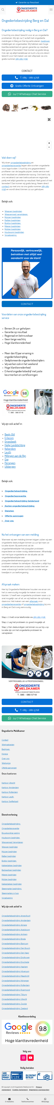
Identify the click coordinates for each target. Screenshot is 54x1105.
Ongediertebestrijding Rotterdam (16, 985)
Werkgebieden (8, 745)
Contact (5, 740)
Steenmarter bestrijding (12, 889)
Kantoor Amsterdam (10, 788)
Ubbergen (10, 466)
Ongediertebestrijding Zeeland (15, 1008)
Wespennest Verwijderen (12, 842)
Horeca (5, 754)
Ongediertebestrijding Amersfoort (16, 916)
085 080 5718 (39, 617)
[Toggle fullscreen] (49, 120)
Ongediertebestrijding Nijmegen (15, 981)
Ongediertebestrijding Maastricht (15, 976)
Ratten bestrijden (12, 220)
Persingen (10, 463)
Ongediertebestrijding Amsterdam (16, 920)
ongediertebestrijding (21, 162)
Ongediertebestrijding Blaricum (15, 944)
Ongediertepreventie (16, 496)
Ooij (6, 459)
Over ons (8, 521)
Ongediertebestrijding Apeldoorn (16, 930)
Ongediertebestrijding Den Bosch (16, 948)
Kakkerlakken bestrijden (12, 865)
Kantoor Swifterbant (10, 801)
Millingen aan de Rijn (15, 455)
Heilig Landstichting (15, 445)
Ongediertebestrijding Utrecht (14, 999)
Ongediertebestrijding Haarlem (15, 967)
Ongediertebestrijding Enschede (15, 962)
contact (6, 186)
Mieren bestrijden (12, 226)
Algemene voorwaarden (39, 1090)
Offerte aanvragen (14, 516)
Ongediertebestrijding (16, 491)
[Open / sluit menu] (51, 9)
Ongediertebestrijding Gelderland (22, 501)
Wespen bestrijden (13, 211)
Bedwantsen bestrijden (11, 870)
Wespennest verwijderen (16, 214)
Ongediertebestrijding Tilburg (14, 995)
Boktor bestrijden (13, 223)
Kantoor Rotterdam (10, 792)
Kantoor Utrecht (8, 783)
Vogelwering (11, 235)
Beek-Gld (10, 434)
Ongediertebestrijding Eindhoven (16, 957)
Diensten (9, 511)
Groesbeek (10, 441)
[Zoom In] (49, 143)
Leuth (8, 452)
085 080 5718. (21, 59)
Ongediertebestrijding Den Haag (15, 953)
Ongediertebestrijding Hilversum (15, 971)
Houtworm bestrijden (14, 232)
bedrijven (45, 41)
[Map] (27, 133)
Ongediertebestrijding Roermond (16, 990)
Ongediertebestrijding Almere (14, 925)
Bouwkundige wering (11, 833)
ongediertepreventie (11, 165)
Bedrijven (6, 749)
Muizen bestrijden (13, 217)
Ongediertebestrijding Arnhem (14, 934)
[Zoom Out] (49, 147)
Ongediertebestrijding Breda (14, 939)
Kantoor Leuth (8, 797)
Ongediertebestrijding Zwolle (14, 1004)
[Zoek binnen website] (3, 9)
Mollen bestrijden (13, 229)
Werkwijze (6, 763)
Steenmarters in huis (10, 893)
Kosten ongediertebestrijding (19, 506)
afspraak (34, 601)
